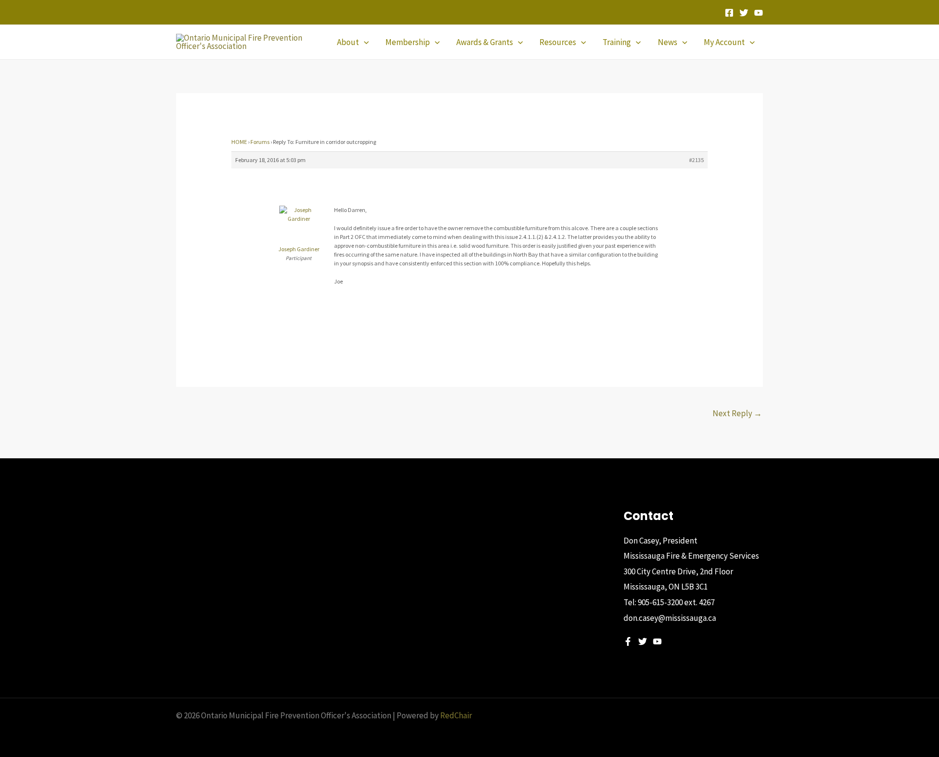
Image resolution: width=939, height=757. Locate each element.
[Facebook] (729, 12)
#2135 (696, 160)
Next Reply (737, 413)
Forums (259, 141)
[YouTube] (758, 12)
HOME (239, 141)
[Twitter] (743, 12)
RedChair (456, 715)
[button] (364, 42)
